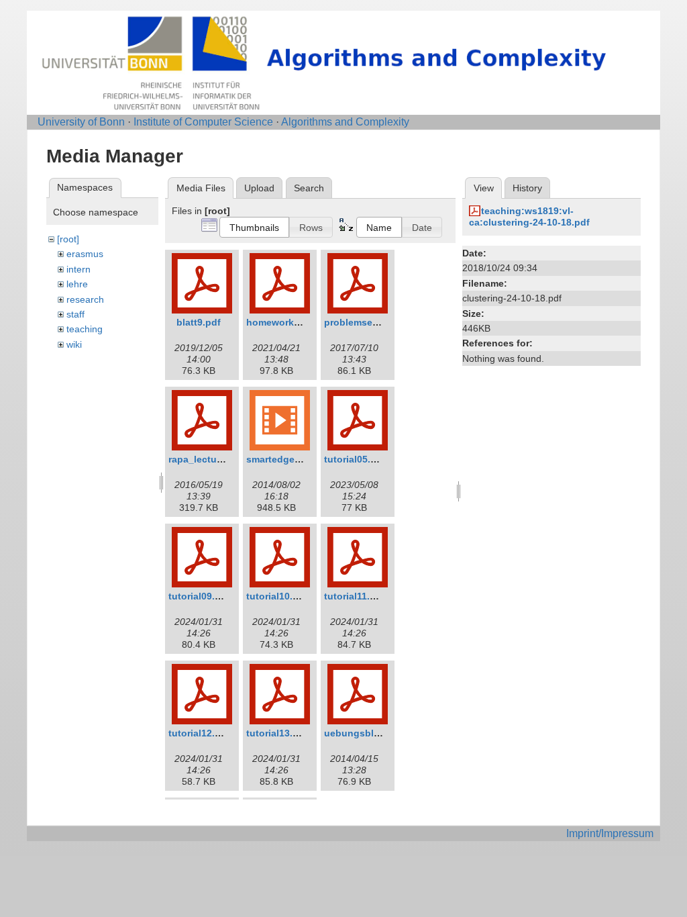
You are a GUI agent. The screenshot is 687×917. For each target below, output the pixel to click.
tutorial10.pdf (277, 596)
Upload (259, 188)
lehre (77, 284)
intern (78, 269)
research (85, 299)
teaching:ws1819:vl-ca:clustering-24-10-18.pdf (529, 216)
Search (309, 188)
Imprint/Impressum (609, 833)
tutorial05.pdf (355, 459)
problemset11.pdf (364, 322)
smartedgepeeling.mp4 (298, 459)
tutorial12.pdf (199, 733)
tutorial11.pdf (354, 596)
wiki (74, 344)
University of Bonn (81, 122)
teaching (84, 329)
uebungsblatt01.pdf (369, 733)
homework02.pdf (284, 322)
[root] (68, 239)
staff (75, 314)
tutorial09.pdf (199, 596)
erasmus (84, 253)
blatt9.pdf (198, 322)
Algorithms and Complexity (345, 122)
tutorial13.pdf (277, 733)
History (527, 188)
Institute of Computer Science (203, 122)
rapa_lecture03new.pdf (220, 459)
